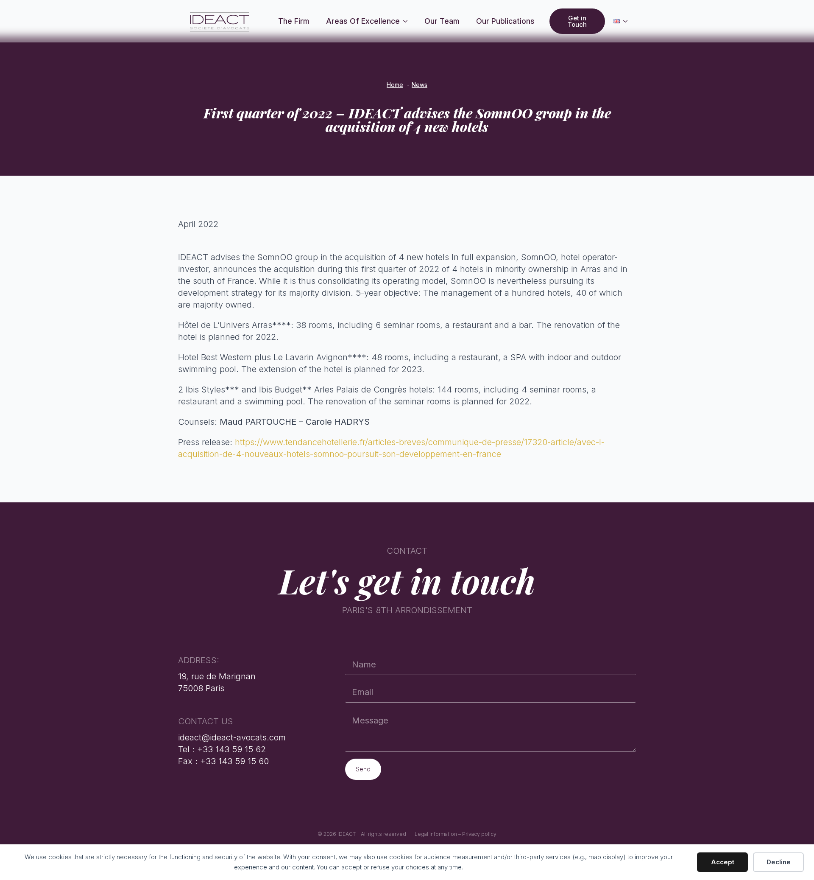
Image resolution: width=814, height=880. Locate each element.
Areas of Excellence (363, 21)
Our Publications (505, 21)
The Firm (293, 21)
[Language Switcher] (628, 21)
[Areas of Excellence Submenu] (408, 21)
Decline (779, 862)
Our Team (441, 21)
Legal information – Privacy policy (455, 834)
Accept (722, 862)
